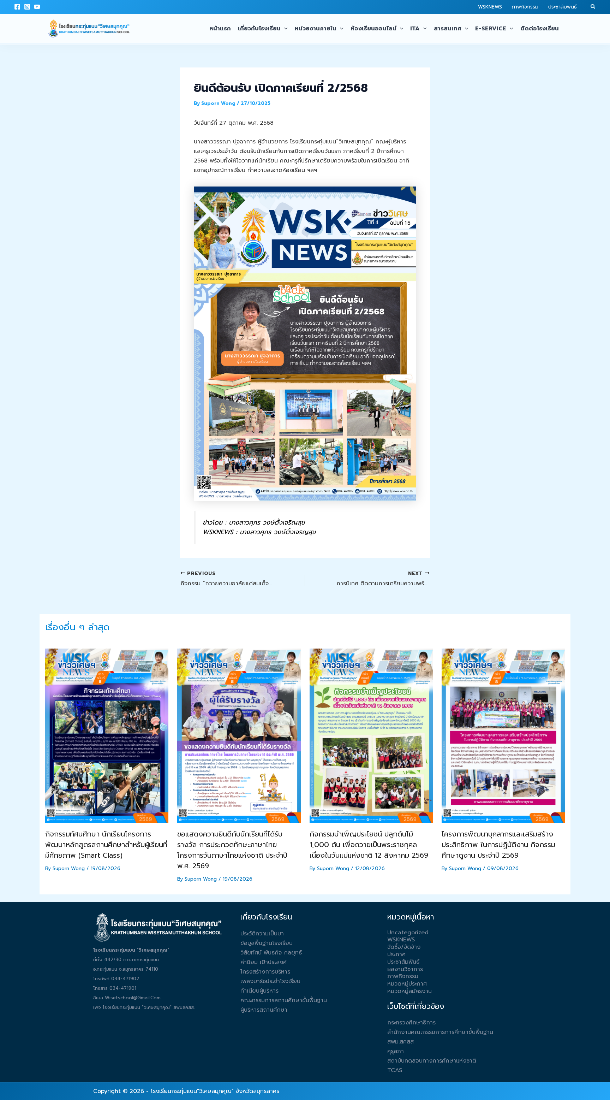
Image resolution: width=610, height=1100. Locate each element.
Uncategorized (408, 932)
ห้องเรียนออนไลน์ (373, 28)
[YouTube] (37, 7)
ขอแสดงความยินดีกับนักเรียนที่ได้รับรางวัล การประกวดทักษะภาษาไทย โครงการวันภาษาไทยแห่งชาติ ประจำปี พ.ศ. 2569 (232, 850)
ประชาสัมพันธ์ (562, 7)
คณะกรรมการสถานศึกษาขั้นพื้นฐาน (283, 1000)
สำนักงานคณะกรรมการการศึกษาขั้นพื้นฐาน (440, 1032)
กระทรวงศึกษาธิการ (411, 1022)
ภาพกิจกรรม (525, 7)
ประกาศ (396, 954)
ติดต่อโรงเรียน (539, 28)
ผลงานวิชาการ (405, 969)
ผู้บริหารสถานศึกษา (263, 1010)
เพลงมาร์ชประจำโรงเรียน (270, 981)
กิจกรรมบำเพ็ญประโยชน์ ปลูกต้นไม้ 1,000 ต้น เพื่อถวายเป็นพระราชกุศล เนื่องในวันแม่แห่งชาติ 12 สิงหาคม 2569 (369, 845)
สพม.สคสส (400, 1041)
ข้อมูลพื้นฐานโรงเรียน (266, 943)
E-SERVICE (490, 28)
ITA (415, 28)
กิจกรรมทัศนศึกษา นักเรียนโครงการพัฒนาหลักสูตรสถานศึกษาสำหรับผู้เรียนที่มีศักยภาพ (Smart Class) (106, 845)
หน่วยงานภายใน (315, 28)
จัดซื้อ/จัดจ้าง (403, 947)
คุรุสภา (395, 1051)
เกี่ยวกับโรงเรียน (259, 28)
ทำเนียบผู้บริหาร (259, 991)
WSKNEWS (490, 7)
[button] (593, 7)
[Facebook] (17, 7)
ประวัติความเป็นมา (262, 933)
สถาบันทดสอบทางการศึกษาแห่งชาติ (431, 1061)
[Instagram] (27, 7)
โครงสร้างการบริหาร (265, 972)
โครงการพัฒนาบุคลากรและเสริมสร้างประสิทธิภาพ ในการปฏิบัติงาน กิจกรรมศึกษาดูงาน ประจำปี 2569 (498, 845)
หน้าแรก (220, 28)
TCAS (394, 1070)
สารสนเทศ (447, 28)
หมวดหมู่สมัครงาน (409, 991)
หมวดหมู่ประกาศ (407, 984)
